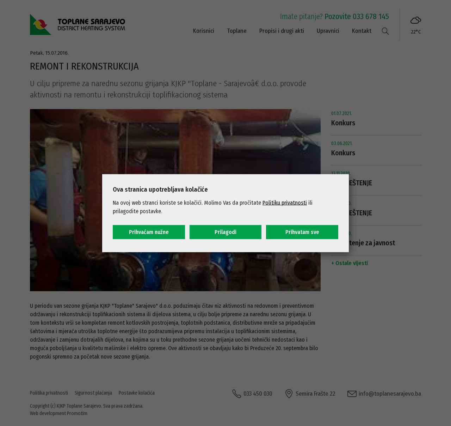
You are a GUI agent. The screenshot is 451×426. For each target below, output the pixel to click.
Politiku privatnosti (284, 202)
